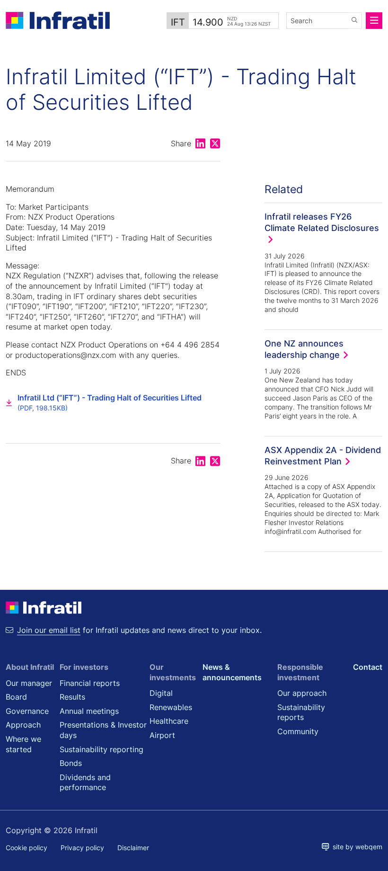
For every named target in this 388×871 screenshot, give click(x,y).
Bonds (71, 763)
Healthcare (169, 721)
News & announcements (232, 672)
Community (297, 731)
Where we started (23, 744)
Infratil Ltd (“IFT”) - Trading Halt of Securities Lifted (110, 402)
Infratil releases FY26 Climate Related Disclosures (322, 222)
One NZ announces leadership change (304, 349)
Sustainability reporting (101, 749)
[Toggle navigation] (374, 20)
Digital (161, 693)
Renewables (171, 707)
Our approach (301, 693)
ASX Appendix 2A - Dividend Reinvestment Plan (323, 455)
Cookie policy (26, 847)
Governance (27, 711)
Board (16, 697)
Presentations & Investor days (103, 730)
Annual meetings (89, 711)
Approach (23, 725)
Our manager (29, 683)
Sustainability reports (301, 712)
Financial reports (90, 683)
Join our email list (48, 630)
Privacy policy (82, 847)
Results (72, 697)
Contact (367, 667)
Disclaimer (133, 847)
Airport (162, 735)
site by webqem (355, 846)
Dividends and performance (85, 782)
